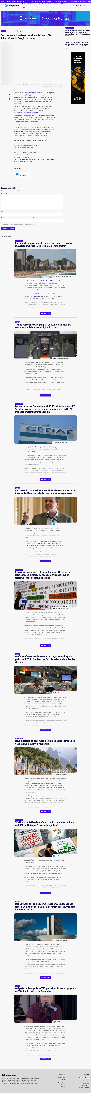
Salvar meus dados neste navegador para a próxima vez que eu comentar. (18, 224)
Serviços (49, 3)
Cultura (56, 3)
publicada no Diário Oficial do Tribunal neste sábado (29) (40, 380)
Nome (2, 211)
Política (29, 3)
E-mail (2, 217)
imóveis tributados (36, 296)
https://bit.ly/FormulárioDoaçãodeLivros (27, 112)
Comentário (4, 193)
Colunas (23, 3)
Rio (34, 3)
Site (34, 217)
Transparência (40, 3)
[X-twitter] (80, 1078)
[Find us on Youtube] (76, 5)
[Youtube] (85, 1078)
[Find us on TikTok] (74, 5)
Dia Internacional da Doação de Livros (37, 92)
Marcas (23, 7)
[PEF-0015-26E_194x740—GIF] (78, 78)
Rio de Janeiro (19, 240)
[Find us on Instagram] (71, 5)
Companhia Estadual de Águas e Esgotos (37, 447)
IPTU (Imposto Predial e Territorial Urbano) (44, 281)
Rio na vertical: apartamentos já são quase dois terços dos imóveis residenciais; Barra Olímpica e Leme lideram (77, 33)
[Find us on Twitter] (69, 5)
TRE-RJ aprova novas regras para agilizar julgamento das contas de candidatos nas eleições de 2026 (76, 44)
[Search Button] (80, 5)
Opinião (62, 3)
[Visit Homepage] (12, 5)
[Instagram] (82, 1078)
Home (2, 27)
